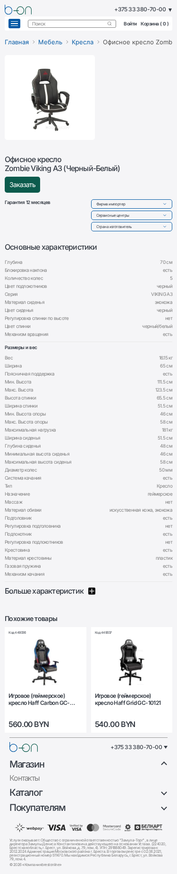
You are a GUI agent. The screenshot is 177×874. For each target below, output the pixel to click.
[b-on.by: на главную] (18, 10)
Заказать (22, 184)
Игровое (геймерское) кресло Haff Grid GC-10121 (128, 699)
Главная (17, 42)
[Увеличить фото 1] (50, 97)
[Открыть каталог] (14, 23)
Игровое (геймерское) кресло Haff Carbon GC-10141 (39, 700)
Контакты (24, 778)
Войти (130, 23)
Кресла (82, 42)
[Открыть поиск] (109, 23)
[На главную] (23, 747)
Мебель (50, 42)
